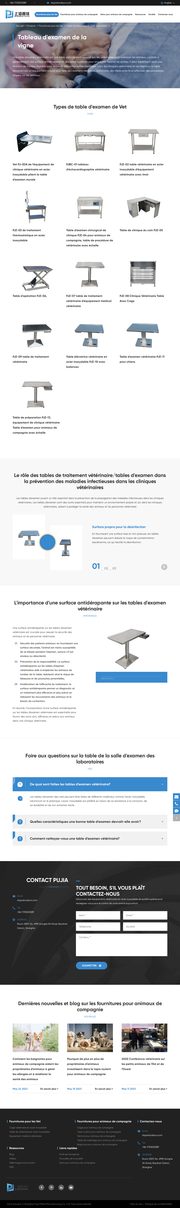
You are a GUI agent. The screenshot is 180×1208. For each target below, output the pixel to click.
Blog (11, 1154)
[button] (164, 567)
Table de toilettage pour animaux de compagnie (102, 1140)
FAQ (11, 1167)
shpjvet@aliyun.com (61, 2)
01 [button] (96, 566)
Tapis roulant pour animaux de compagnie (99, 1131)
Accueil (19, 25)
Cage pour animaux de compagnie (95, 1127)
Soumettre (89, 965)
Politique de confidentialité (158, 1204)
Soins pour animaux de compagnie (77, 1162)
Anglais (168, 2)
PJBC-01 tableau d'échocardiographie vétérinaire (88, 167)
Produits (31, 25)
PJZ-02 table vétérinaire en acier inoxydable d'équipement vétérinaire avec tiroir (142, 169)
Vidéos (12, 1158)
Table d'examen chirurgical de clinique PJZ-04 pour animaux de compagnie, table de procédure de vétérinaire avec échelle (89, 237)
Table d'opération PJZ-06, (30, 296)
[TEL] (176, 803)
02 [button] (106, 568)
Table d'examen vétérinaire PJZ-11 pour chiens (142, 359)
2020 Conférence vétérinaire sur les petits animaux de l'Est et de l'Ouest (143, 1064)
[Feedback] (176, 810)
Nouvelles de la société (71, 1158)
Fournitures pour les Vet (51, 25)
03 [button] (114, 568)
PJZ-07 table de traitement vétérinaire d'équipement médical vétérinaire (89, 301)
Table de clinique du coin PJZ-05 (141, 230)
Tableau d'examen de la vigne (126, 25)
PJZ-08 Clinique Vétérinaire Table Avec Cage (142, 298)
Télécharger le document (22, 1162)
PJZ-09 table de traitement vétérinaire (31, 359)
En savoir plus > (49, 1088)
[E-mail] (176, 796)
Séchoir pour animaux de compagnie (96, 1136)
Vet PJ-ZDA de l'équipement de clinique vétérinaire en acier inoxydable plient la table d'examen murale (33, 172)
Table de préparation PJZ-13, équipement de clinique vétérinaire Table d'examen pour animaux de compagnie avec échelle (36, 425)
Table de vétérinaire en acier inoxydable (87, 25)
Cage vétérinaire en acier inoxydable (28, 1127)
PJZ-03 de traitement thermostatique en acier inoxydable (29, 235)
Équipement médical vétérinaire (25, 1136)
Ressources (16, 1148)
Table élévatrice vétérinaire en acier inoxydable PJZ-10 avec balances (86, 361)
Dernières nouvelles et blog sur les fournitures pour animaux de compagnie (90, 1006)
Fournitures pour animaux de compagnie (104, 1121)
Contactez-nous (151, 1121)
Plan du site (136, 1204)
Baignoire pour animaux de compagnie (97, 1144)
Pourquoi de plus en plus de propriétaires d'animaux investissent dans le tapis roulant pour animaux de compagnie (89, 1066)
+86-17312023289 (18, 2)
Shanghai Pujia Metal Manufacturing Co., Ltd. (47, 1204)
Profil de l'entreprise (69, 1154)
